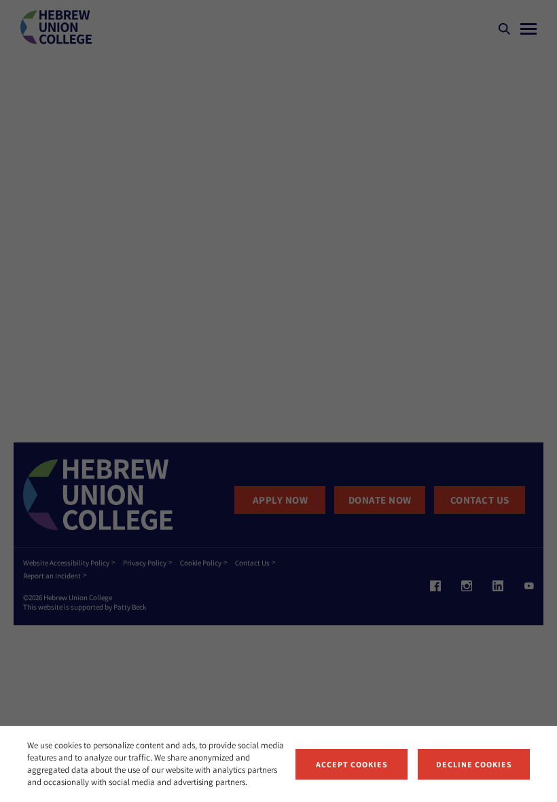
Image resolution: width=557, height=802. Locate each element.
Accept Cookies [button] (352, 764)
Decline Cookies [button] (474, 764)
